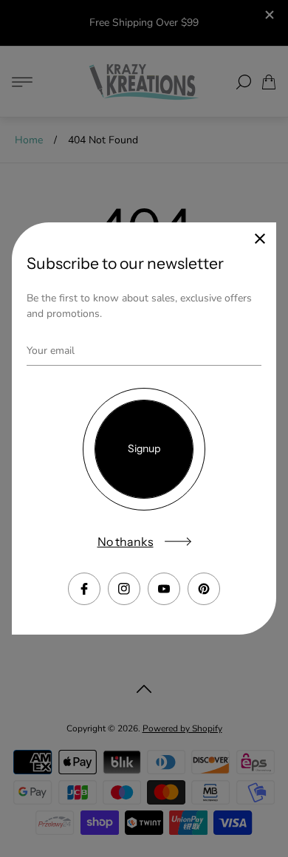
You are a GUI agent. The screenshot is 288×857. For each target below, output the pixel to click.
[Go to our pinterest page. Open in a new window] (204, 589)
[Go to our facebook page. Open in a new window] (84, 589)
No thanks (125, 541)
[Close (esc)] (260, 238)
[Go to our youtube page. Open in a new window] (164, 589)
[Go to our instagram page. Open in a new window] (124, 589)
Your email (51, 351)
